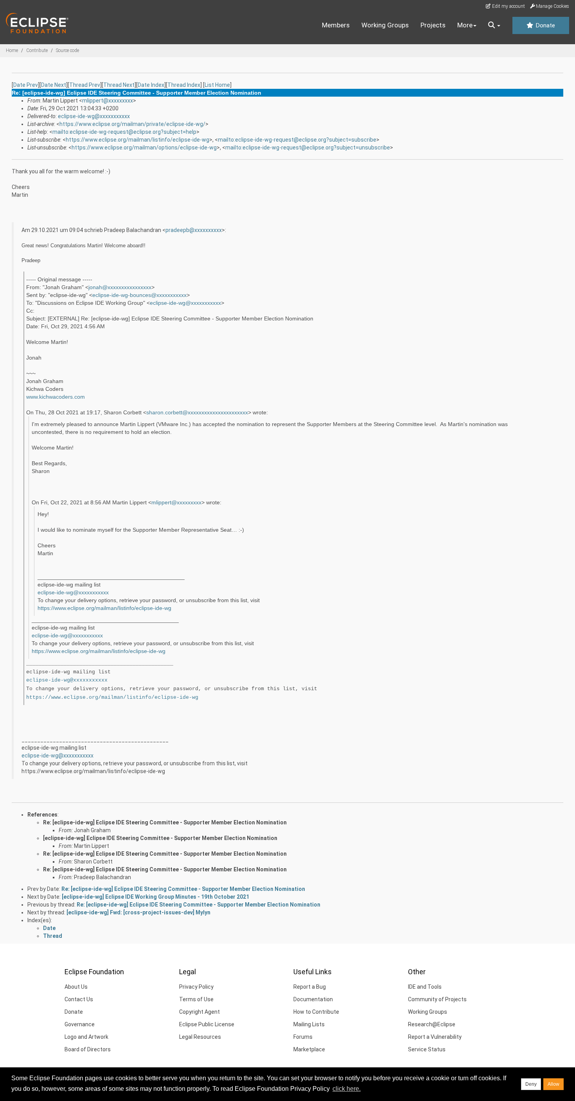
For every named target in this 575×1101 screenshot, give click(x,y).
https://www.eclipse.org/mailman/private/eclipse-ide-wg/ (132, 124)
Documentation (313, 999)
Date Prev (25, 85)
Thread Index (183, 85)
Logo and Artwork (86, 1037)
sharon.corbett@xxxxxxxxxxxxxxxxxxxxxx (197, 412)
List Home (217, 85)
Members (336, 25)
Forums (303, 1037)
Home (12, 50)
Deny (531, 1084)
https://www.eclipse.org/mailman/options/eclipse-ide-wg (144, 147)
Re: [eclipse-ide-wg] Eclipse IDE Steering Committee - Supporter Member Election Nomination (165, 822)
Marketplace (309, 1049)
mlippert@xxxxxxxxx (107, 100)
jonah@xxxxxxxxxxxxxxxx (119, 287)
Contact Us (79, 999)
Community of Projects (437, 999)
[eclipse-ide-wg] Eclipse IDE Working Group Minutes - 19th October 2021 (155, 897)
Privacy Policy (196, 987)
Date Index (151, 85)
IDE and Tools (425, 987)
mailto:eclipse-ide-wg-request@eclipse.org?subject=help (124, 132)
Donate (544, 25)
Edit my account (508, 6)
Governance (80, 1024)
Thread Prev (84, 85)
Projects (433, 25)
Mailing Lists (309, 1024)
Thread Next (119, 85)
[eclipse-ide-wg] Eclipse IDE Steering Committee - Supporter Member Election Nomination (160, 838)
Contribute (37, 50)
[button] (494, 25)
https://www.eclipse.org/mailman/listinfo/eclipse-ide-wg (137, 140)
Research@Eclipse (431, 1024)
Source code (67, 50)
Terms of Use (196, 999)
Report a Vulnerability (435, 1037)
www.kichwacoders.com (55, 397)
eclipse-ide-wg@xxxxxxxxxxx (94, 116)
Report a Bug (309, 987)
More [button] (465, 25)
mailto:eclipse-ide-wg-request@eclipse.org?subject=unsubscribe (307, 147)
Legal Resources (200, 1037)
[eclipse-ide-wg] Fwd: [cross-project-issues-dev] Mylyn (138, 912)
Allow (553, 1084)
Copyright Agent (199, 1012)
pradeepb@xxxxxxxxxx (193, 230)
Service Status (427, 1049)
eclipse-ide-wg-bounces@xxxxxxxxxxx (139, 295)
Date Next (53, 85)
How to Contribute (316, 1012)
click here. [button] (346, 1088)
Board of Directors (88, 1049)
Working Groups (385, 25)
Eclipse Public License (206, 1024)
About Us (76, 987)
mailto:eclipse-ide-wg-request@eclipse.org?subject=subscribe (297, 140)
